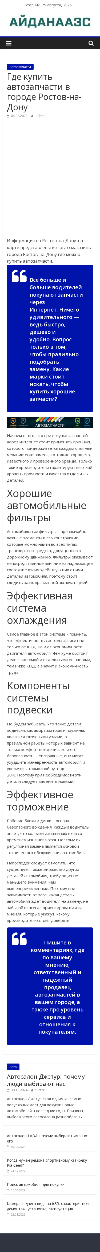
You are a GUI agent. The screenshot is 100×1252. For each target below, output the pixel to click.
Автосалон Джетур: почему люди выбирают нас (46, 1079)
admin (40, 116)
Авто (13, 1067)
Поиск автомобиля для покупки (36, 1184)
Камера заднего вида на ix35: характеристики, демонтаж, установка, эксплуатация (49, 1206)
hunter (40, 1090)
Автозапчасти (20, 67)
